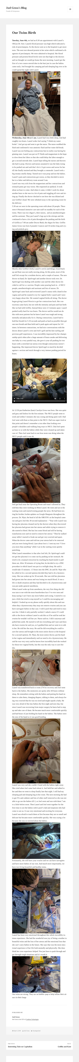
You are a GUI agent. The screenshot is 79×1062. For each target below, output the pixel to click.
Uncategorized (36, 1031)
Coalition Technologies (32, 1019)
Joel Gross (26, 1031)
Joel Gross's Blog (16, 7)
